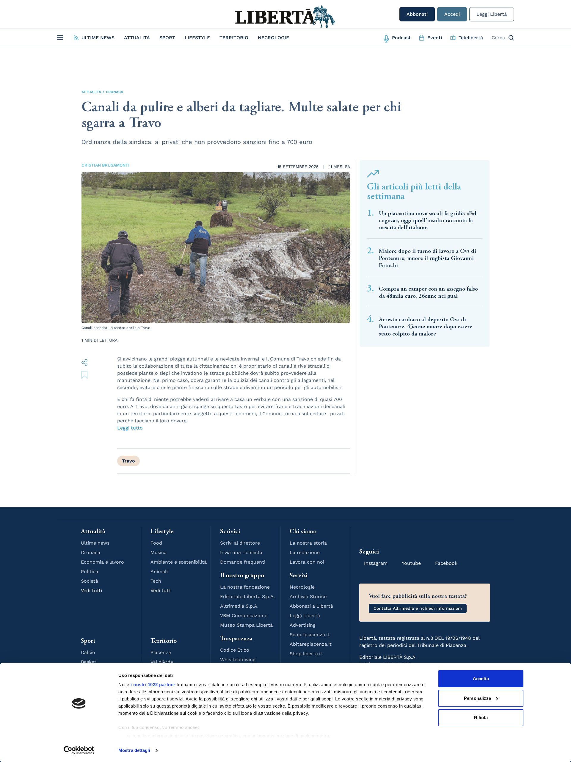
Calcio (88, 652)
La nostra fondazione (245, 587)
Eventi (434, 37)
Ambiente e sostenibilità (178, 562)
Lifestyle (197, 37)
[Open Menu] (60, 37)
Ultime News (97, 37)
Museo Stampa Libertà (246, 625)
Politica (89, 571)
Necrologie (273, 37)
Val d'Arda (161, 662)
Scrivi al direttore (240, 543)
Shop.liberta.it (306, 653)
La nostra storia (308, 543)
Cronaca (114, 92)
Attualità (137, 37)
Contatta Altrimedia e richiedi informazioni (418, 608)
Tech (155, 581)
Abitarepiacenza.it (311, 644)
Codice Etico (234, 650)
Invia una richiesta (241, 552)
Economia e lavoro (102, 562)
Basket (88, 662)
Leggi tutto (130, 428)
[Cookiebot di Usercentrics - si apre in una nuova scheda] (79, 750)
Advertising (303, 625)
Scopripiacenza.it (310, 634)
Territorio (233, 37)
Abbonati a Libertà (311, 606)
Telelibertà (471, 37)
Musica (158, 552)
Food (156, 543)
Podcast (401, 37)
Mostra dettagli (134, 750)
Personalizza (477, 698)
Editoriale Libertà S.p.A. (247, 596)
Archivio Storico (308, 596)
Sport (167, 37)
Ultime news (95, 543)
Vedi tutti (91, 590)
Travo (128, 461)
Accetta (481, 678)
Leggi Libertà (491, 14)
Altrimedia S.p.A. (239, 606)
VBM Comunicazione (243, 615)
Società (89, 581)
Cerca (498, 37)
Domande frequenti (242, 562)
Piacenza (160, 652)
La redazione (305, 552)
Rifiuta (481, 717)
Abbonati (417, 14)
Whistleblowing (237, 659)
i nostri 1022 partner (153, 684)
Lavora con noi (307, 562)
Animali (159, 571)
